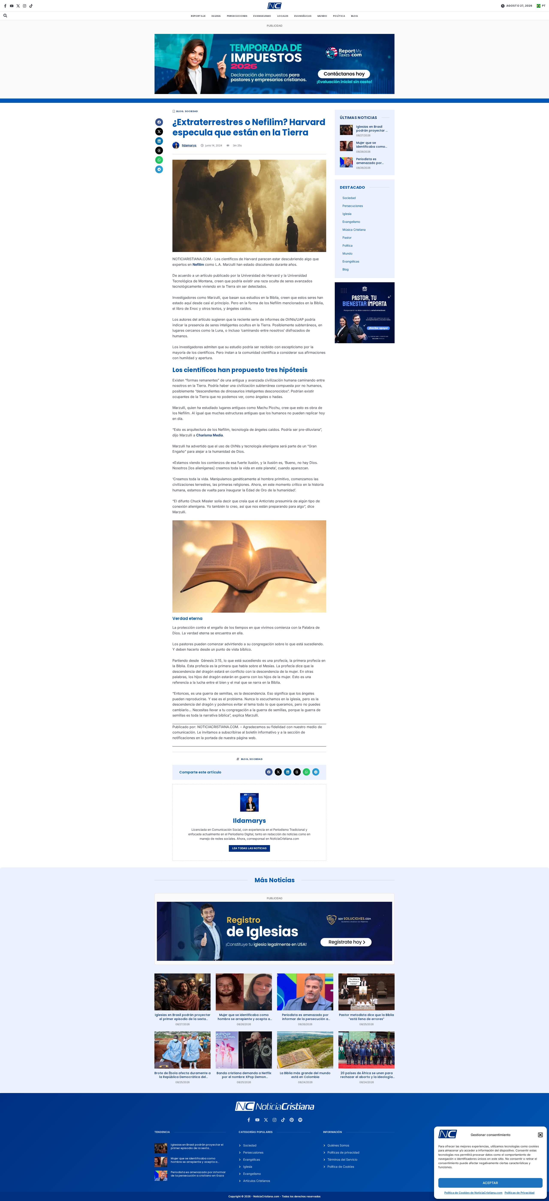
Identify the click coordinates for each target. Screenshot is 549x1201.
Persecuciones (237, 16)
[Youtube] (12, 6)
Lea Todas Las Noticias (249, 848)
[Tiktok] (31, 6)
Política (339, 16)
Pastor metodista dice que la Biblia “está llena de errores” (366, 1017)
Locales (282, 16)
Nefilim (198, 264)
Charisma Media (209, 435)
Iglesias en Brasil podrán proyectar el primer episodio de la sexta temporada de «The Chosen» (182, 1019)
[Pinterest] (292, 1120)
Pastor (346, 237)
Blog (354, 16)
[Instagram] (24, 6)
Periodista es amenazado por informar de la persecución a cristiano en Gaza (305, 1019)
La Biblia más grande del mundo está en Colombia (305, 1075)
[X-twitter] (18, 6)
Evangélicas (302, 16)
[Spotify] (300, 1120)
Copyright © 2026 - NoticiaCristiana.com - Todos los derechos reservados (274, 1196)
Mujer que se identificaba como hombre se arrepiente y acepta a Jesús (244, 1019)
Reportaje (198, 16)
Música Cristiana (354, 229)
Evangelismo (262, 16)
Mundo (322, 16)
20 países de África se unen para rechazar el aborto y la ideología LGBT (366, 1077)
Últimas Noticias (358, 117)
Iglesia (216, 16)
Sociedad (191, 111)
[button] (540, 1135)
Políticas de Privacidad (519, 1192)
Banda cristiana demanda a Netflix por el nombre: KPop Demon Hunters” (244, 1077)
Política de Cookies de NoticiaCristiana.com (473, 1192)
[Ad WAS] (274, 959)
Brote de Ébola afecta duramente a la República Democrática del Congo (182, 1077)
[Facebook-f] (5, 6)
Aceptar (490, 1183)
